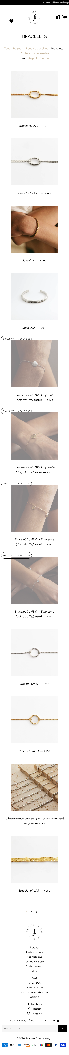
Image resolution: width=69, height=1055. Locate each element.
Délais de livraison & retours (34, 992)
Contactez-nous (34, 966)
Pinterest (36, 1008)
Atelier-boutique (34, 952)
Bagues (18, 48)
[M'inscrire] (62, 1028)
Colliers (25, 53)
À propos (34, 947)
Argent (32, 58)
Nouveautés (41, 53)
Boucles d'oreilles (37, 48)
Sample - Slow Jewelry (38, 1038)
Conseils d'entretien (34, 961)
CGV (34, 970)
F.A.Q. (34, 978)
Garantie (34, 996)
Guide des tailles (34, 987)
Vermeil (45, 58)
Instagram (36, 1013)
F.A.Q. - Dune (35, 982)
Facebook (36, 1004)
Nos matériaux (34, 956)
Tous (7, 48)
